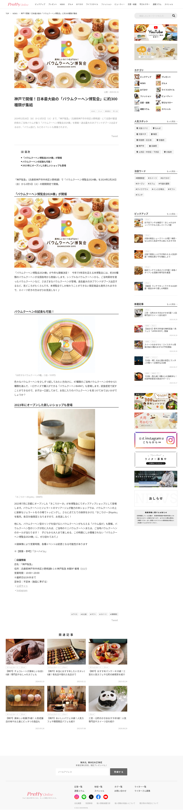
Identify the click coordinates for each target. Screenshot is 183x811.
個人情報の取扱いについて (125, 803)
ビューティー (120, 4)
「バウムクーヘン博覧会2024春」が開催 (42, 157)
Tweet (114, 136)
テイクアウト (142, 189)
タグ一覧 (118, 787)
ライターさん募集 (142, 791)
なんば (158, 128)
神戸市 (141, 145)
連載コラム (157, 4)
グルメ (70, 4)
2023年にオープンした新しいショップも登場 (44, 165)
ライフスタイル (92, 4)
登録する (119, 772)
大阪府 (169, 151)
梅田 (155, 134)
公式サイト (22, 586)
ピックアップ (40, 4)
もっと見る (171, 121)
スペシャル (169, 4)
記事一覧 (78, 787)
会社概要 (77, 803)
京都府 (161, 140)
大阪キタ (142, 134)
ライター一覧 (140, 787)
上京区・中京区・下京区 (149, 151)
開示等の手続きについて (149, 803)
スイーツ (104, 614)
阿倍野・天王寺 (145, 140)
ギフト (94, 614)
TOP (7, 13)
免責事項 (88, 803)
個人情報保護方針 (103, 803)
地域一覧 (98, 787)
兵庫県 (154, 145)
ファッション (106, 4)
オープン (140, 183)
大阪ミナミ (143, 128)
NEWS (62, 4)
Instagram (22, 590)
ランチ (140, 194)
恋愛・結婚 (132, 4)
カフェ (152, 183)
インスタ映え (158, 189)
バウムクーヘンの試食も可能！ (37, 161)
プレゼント (52, 4)
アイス (75, 614)
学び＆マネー (145, 4)
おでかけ (79, 4)
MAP (83, 568)
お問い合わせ (120, 791)
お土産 (84, 614)
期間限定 (114, 614)
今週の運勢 (164, 183)
